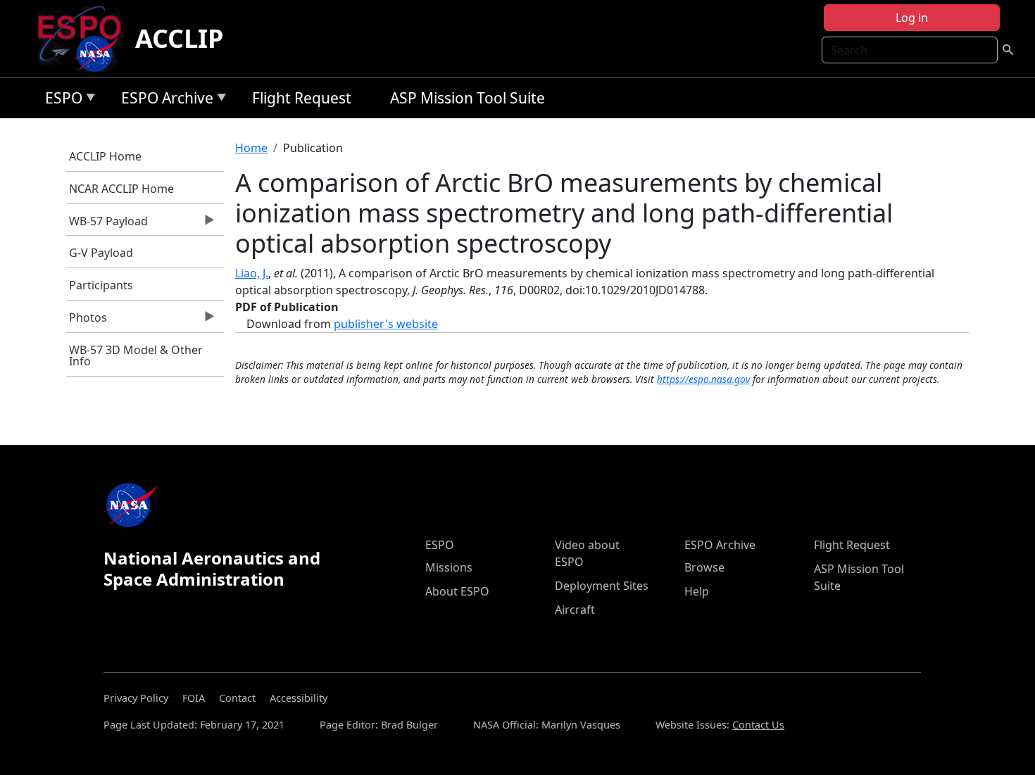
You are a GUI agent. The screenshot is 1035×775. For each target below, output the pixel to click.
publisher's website (386, 324)
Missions (448, 567)
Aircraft (575, 609)
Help (696, 591)
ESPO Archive (163, 100)
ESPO (60, 100)
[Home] (84, 39)
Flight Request (301, 98)
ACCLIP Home (105, 156)
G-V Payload (101, 252)
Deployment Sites (601, 585)
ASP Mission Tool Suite (467, 98)
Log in (912, 17)
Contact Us (758, 724)
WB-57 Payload (107, 224)
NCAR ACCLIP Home (121, 188)
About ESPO (457, 591)
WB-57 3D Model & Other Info (136, 355)
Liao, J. (251, 273)
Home (251, 148)
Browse (704, 567)
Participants (101, 285)
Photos (87, 321)
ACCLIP (179, 38)
